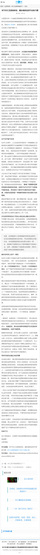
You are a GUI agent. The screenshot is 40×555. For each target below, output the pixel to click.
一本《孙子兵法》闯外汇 (23, 509)
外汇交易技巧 (21, 544)
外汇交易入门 (13, 542)
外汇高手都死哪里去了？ (16, 463)
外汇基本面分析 (32, 542)
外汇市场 (11, 24)
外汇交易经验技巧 (17, 6)
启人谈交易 (28, 479)
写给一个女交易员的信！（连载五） (20, 467)
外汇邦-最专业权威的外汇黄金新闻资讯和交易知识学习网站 (20, 547)
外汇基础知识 (22, 542)
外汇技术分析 (11, 544)
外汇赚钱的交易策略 (23, 500)
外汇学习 (4, 542)
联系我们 (29, 544)
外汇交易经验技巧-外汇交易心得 (18, 450)
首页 (1, 6)
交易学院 (7, 6)
